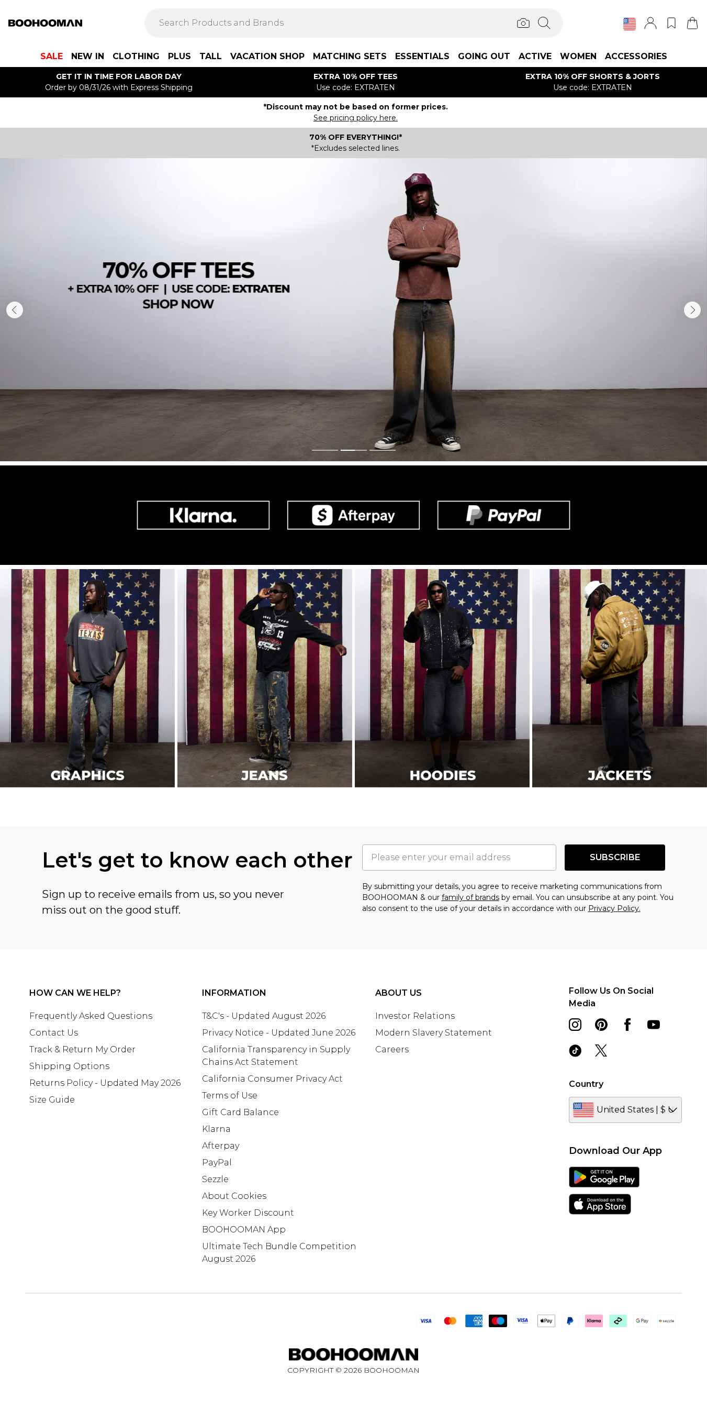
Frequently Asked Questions (90, 1016)
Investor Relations (415, 1016)
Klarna (216, 1129)
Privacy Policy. (614, 908)
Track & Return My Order (82, 1049)
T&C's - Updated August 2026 (264, 1016)
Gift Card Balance (240, 1112)
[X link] (601, 1050)
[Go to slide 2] (354, 450)
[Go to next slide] (692, 310)
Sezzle (215, 1179)
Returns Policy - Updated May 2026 (105, 1083)
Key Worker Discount (248, 1213)
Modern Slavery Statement (433, 1033)
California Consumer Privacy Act (272, 1079)
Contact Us (53, 1033)
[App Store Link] (604, 1190)
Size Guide (52, 1100)
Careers (392, 1049)
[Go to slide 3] (382, 450)
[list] (353, 309)
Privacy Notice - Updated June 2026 (278, 1033)
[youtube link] (653, 1024)
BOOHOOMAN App (244, 1230)
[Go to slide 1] (325, 450)
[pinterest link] (601, 1024)
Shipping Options (69, 1066)
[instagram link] (575, 1024)
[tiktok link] (575, 1050)
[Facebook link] (627, 1024)
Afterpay (220, 1146)
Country (586, 1084)
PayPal (217, 1163)
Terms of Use (229, 1095)
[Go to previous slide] (14, 310)
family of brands (470, 897)
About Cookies (234, 1196)
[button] (629, 24)
